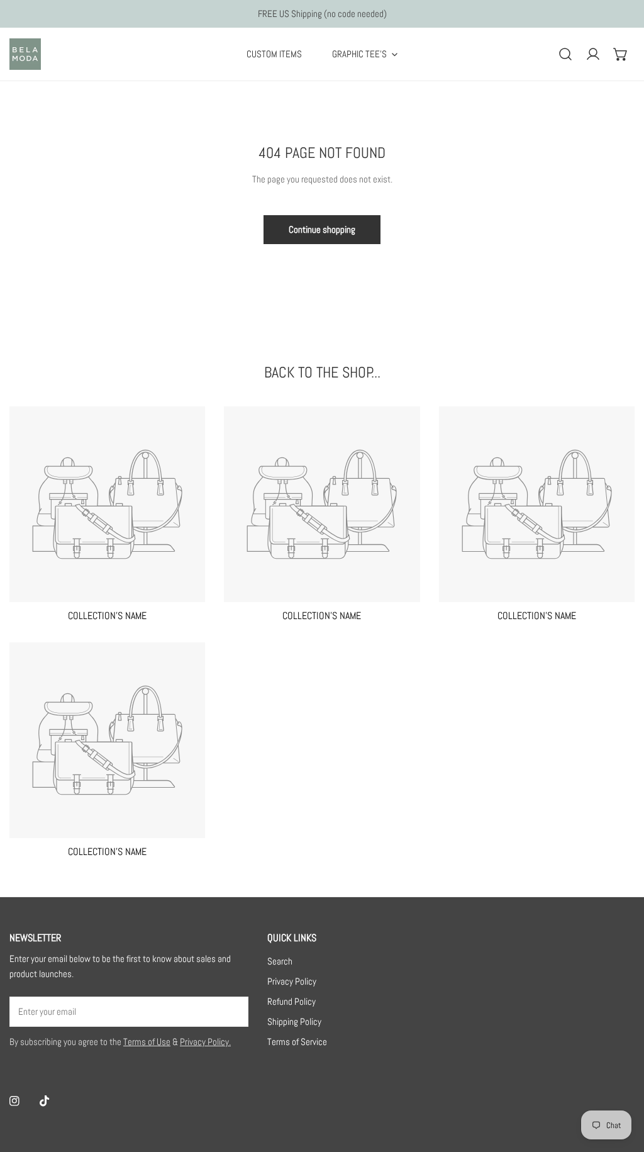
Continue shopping (322, 229)
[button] (621, 54)
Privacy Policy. (205, 1042)
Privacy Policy (291, 981)
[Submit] (232, 1011)
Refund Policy (291, 1001)
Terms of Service (297, 1042)
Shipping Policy (294, 1021)
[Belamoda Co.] (25, 54)
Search (279, 961)
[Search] (565, 54)
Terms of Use (146, 1042)
